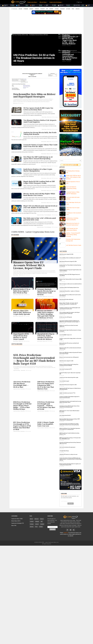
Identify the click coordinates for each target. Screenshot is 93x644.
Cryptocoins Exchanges (17, 523)
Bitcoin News (44, 117)
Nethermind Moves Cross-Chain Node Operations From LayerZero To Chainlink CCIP (69, 429)
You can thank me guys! (64, 381)
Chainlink (62, 8)
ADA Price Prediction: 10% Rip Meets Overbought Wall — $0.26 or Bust (21, 384)
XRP (47, 8)
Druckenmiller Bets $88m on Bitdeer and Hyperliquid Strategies (34, 95)
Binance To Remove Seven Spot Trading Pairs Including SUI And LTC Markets (68, 365)
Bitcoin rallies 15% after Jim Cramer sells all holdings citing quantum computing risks (68, 304)
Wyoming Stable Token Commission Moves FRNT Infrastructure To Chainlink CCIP (69, 420)
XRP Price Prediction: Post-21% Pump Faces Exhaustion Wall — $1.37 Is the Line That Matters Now (45, 385)
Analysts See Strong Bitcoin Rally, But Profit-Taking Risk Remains (40, 133)
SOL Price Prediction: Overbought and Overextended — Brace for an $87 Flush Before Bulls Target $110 (34, 359)
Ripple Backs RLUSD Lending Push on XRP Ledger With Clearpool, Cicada (39, 182)
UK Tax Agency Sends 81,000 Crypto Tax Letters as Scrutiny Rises (38, 109)
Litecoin (56, 8)
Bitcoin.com (15, 103)
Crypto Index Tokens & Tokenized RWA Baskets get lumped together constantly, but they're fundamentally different (70, 459)
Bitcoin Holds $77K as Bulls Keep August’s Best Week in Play (21, 291)
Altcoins (68, 8)
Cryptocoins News (40, 214)
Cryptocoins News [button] (32, 2)
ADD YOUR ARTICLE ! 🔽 (70, 164)
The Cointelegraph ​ (47, 214)
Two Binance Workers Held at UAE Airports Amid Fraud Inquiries (39, 121)
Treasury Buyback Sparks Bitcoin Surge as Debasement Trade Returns (46, 292)
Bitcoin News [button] (43, 2)
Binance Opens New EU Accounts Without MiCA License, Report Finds (29, 265)
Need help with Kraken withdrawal (66, 299)
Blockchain (23, 370)
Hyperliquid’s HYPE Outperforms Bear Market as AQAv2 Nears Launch (21, 336)
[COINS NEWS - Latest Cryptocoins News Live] (18, 2)
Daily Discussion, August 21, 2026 (66, 360)
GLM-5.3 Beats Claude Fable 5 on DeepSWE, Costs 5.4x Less (45, 424)
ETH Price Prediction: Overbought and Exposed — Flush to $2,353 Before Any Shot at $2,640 (46, 405)
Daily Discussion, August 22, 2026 (66, 254)
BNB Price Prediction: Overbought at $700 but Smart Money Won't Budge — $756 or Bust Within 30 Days (22, 405)
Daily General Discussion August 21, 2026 (68, 384)
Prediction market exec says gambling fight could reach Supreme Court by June (69, 308)
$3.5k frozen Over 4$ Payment (65, 317)
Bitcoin (20, 8)
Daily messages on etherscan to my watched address (70, 283)
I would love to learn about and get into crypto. (68, 377)
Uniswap (51, 8)
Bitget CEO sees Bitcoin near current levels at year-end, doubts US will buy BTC (40, 207)
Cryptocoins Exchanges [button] (55, 2)
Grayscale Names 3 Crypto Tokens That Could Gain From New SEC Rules (40, 145)
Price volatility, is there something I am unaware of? (70, 257)
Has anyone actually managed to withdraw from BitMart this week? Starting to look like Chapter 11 (69, 321)
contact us (66, 532)
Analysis (77, 8)
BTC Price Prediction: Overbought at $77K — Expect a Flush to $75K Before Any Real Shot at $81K (22, 425)
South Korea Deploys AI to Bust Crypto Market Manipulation (37, 170)
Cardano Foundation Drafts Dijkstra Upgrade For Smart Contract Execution (69, 397)
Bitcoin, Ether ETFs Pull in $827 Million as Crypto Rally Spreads (22, 312)
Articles (62, 167)
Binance (31, 8)
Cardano (37, 8)
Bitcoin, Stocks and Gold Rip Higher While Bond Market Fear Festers (39, 194)
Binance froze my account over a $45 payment (69, 357)
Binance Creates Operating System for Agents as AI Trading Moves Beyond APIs (70, 464)
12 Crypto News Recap (64, 450)
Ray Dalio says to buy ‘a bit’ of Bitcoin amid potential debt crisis (39, 219)
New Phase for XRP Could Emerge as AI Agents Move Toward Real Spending (38, 158)
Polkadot (42, 8)
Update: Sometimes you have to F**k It (67, 393)
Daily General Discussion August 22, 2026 (68, 261)
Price (73, 8)
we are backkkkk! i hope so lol (65, 334)
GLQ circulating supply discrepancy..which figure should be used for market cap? (69, 313)
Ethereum (26, 8)
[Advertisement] (46, 24)
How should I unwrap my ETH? (65, 369)
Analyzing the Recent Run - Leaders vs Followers (69, 291)
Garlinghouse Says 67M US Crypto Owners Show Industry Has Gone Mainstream (69, 406)
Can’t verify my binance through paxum (67, 447)
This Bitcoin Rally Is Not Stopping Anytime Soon (69, 287)
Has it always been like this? (65, 415)
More (13, 525)
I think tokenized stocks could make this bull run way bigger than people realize (70, 402)
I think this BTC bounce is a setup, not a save (68, 454)
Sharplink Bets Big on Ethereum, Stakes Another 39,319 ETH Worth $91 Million (45, 336)
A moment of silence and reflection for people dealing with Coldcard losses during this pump (69, 424)
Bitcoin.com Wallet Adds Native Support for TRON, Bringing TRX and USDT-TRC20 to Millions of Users (45, 314)
